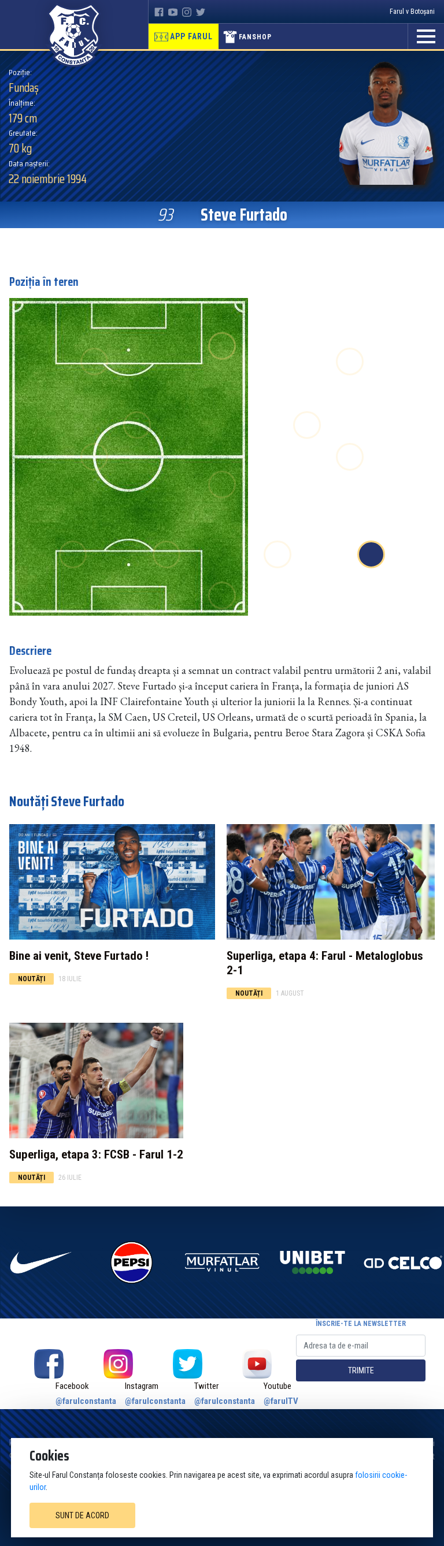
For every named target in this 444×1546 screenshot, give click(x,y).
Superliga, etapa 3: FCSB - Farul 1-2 (96, 1154)
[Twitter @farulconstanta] (187, 1364)
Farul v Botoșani (412, 12)
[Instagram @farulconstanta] (118, 1364)
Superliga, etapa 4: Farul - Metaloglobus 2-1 (325, 963)
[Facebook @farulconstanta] (48, 1364)
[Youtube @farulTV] (257, 1364)
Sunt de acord (82, 1515)
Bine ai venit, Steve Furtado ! (79, 956)
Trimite (361, 1370)
